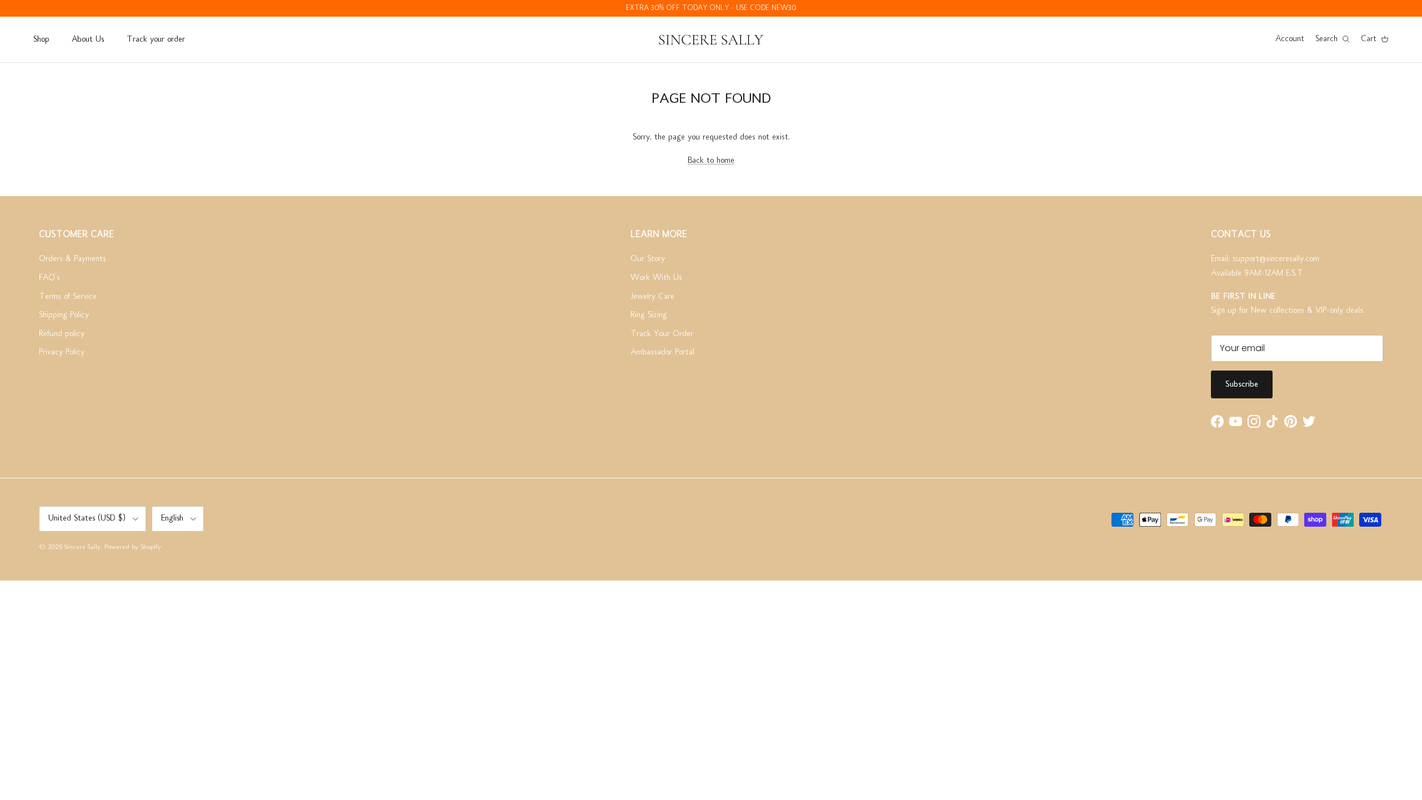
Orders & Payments (72, 258)
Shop (41, 39)
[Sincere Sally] (711, 39)
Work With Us (656, 277)
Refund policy (61, 333)
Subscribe (1241, 384)
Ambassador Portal (662, 352)
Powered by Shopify (132, 547)
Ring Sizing (648, 315)
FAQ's (49, 277)
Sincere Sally (82, 547)
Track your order (156, 39)
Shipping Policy (64, 315)
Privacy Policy (61, 352)
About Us (88, 39)
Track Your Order (661, 333)
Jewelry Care (652, 296)
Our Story (647, 258)
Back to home (711, 160)
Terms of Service (68, 296)
